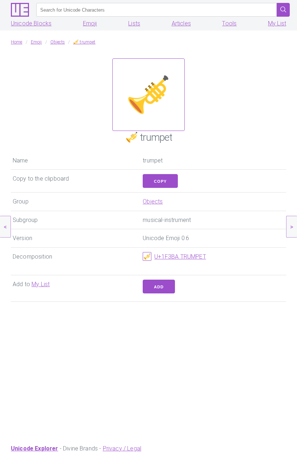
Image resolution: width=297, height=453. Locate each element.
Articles (181, 23)
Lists (134, 23)
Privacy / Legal (122, 448)
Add (159, 287)
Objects (153, 201)
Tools (229, 23)
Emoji (90, 23)
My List (277, 23)
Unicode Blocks (31, 23)
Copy (160, 181)
